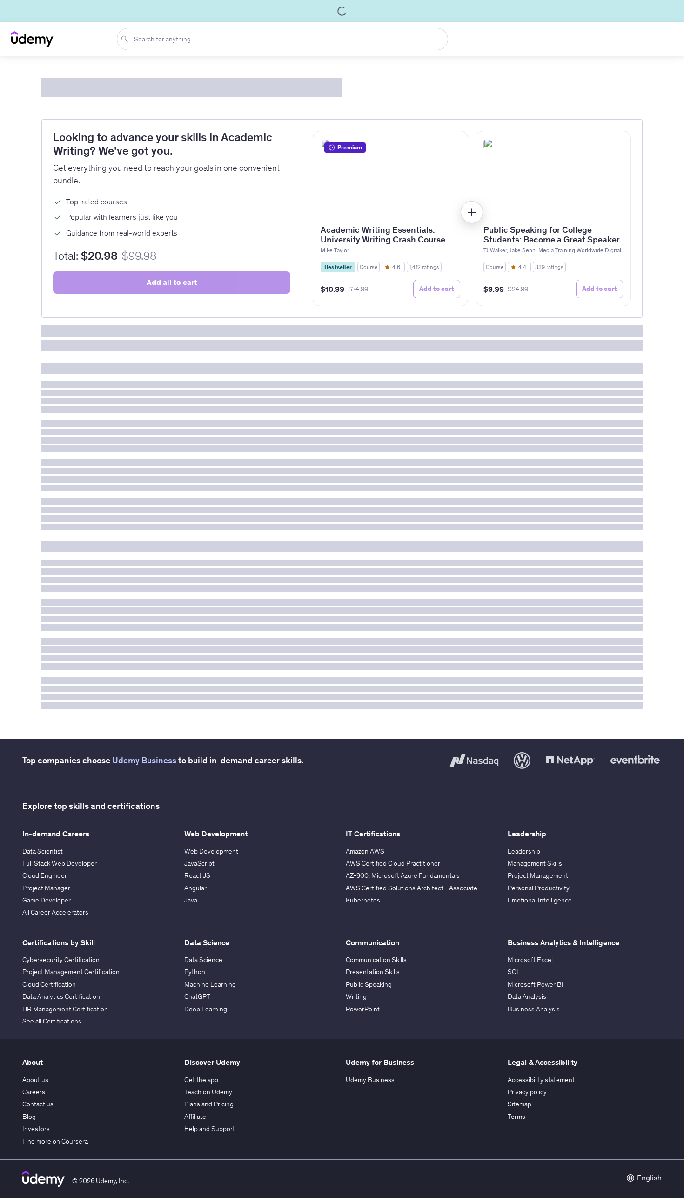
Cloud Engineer (44, 875)
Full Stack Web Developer (59, 863)
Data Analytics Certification (61, 996)
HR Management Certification (65, 1009)
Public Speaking (369, 984)
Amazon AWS (365, 851)
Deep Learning (205, 1009)
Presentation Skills (373, 972)
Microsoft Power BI (535, 984)
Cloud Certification (49, 984)
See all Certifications (51, 1021)
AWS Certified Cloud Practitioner (393, 863)
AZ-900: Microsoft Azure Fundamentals (403, 875)
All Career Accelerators (55, 912)
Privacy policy (527, 1092)
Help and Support (209, 1128)
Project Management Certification (71, 972)
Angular (195, 888)
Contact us (38, 1104)
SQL (514, 972)
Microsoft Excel (530, 960)
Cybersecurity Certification (61, 960)
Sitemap (519, 1104)
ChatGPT (197, 996)
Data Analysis (527, 996)
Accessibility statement (541, 1080)
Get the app (201, 1080)
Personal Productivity (539, 888)
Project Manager (46, 888)
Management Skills (535, 863)
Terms (516, 1116)
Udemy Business (144, 760)
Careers (33, 1092)
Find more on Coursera (55, 1141)
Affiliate (195, 1116)
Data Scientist (42, 851)
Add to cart (436, 288)
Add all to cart (172, 282)
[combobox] (284, 39)
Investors (36, 1128)
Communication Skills (376, 960)
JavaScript (199, 863)
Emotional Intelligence (540, 900)
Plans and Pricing (209, 1104)
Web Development (211, 851)
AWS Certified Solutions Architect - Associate (411, 888)
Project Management (538, 875)
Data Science (203, 960)
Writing (356, 996)
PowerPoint (363, 1009)
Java (190, 900)
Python (194, 972)
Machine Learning (210, 984)
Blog (29, 1116)
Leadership (524, 851)
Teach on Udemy (208, 1092)
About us (35, 1080)
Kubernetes (363, 900)
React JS (197, 875)
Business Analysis (534, 1009)
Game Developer (46, 900)
